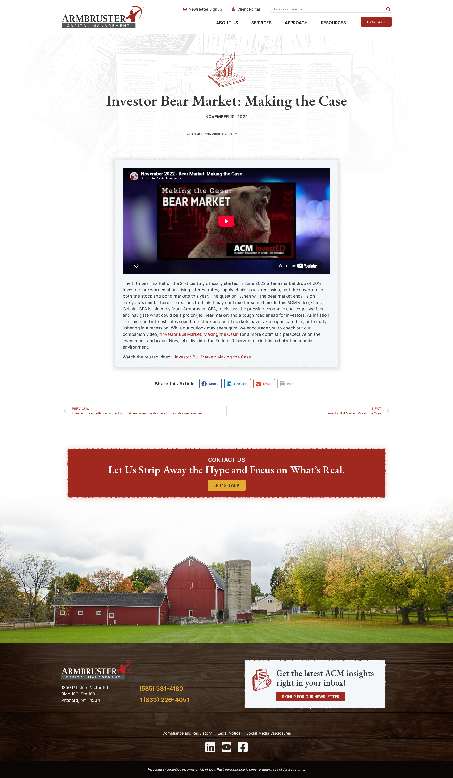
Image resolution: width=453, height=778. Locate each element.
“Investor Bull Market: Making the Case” (199, 334)
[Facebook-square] (242, 747)
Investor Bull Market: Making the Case (213, 356)
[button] (210, 384)
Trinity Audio (211, 134)
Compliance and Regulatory (187, 733)
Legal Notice (229, 733)
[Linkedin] (210, 747)
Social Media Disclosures (268, 733)
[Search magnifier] (388, 9)
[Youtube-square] (226, 747)
